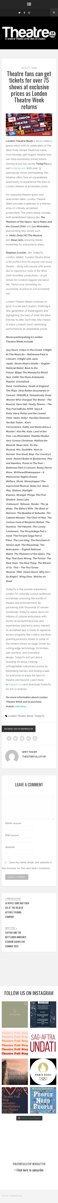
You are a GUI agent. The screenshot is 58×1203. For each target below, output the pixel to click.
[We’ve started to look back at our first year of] (15, 1072)
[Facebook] (24, 12)
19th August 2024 (11, 729)
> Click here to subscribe (28, 1169)
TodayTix (39, 715)
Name (13, 823)
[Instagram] (29, 12)
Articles (25, 68)
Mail (12, 835)
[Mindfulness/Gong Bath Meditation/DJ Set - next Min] (15, 1014)
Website (10, 847)
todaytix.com (18, 168)
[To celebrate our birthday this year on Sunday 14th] (15, 1100)
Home (34, 68)
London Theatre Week (20, 715)
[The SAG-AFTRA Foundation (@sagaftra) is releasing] (43, 1043)
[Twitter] (19, 12)
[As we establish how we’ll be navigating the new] (15, 1043)
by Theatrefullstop (25, 729)
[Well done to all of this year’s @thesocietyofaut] (43, 1100)
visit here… (21, 706)
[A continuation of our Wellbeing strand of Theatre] (43, 1014)
